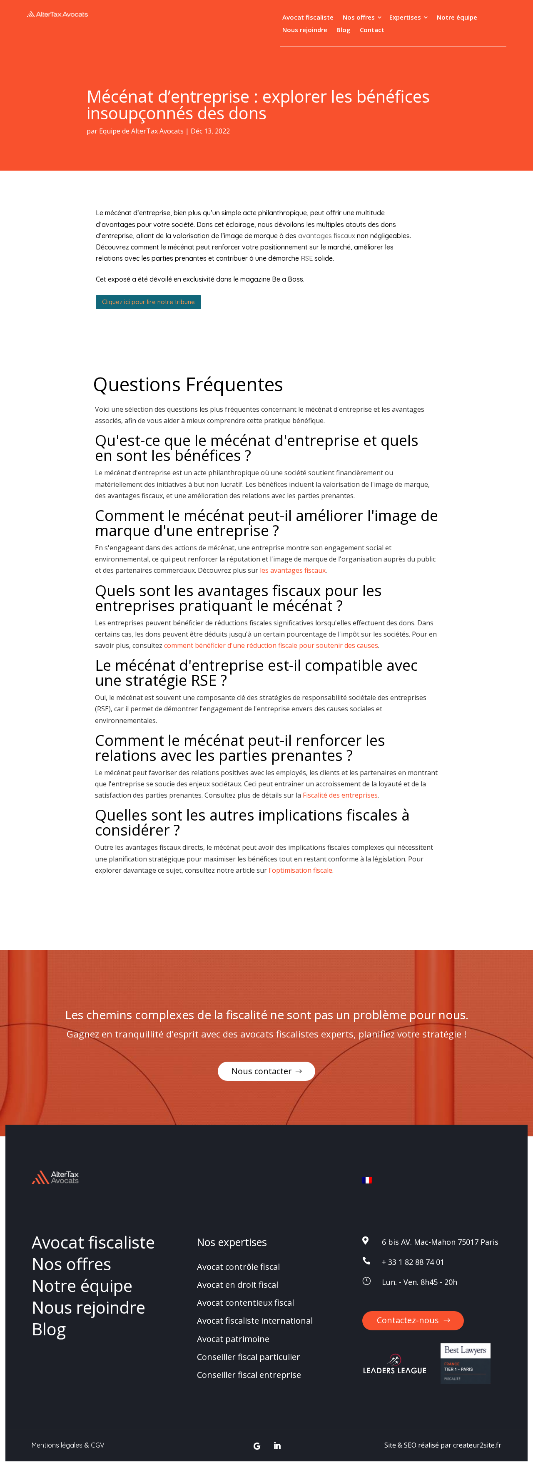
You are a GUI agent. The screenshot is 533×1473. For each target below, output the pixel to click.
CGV (98, 1445)
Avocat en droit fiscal (237, 1284)
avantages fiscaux (326, 236)
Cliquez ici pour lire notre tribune (148, 302)
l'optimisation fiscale (300, 870)
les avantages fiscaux (293, 570)
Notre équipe (457, 17)
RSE (307, 258)
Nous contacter (262, 1071)
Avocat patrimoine (233, 1339)
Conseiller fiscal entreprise (249, 1374)
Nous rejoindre (304, 30)
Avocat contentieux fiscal (245, 1302)
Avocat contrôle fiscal (238, 1266)
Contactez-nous (408, 1320)
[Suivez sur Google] (257, 1446)
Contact (372, 30)
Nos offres (359, 17)
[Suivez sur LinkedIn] (277, 1446)
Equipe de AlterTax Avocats (141, 131)
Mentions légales (57, 1445)
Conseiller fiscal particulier (248, 1356)
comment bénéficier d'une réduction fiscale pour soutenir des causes (271, 645)
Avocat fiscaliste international (255, 1321)
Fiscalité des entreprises (340, 795)
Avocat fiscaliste (308, 17)
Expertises (405, 17)
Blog (343, 30)
